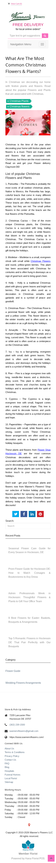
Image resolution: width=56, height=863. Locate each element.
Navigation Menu (20, 44)
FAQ (7, 763)
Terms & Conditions (15, 752)
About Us (9, 748)
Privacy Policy (12, 756)
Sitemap (9, 782)
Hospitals (9, 771)
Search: (9, 521)
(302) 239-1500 (17, 724)
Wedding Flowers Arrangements (23, 683)
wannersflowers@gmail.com (23, 731)
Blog (7, 767)
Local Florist (11, 778)
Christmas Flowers (41, 261)
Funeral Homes (12, 774)
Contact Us (10, 759)
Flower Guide (12, 671)
